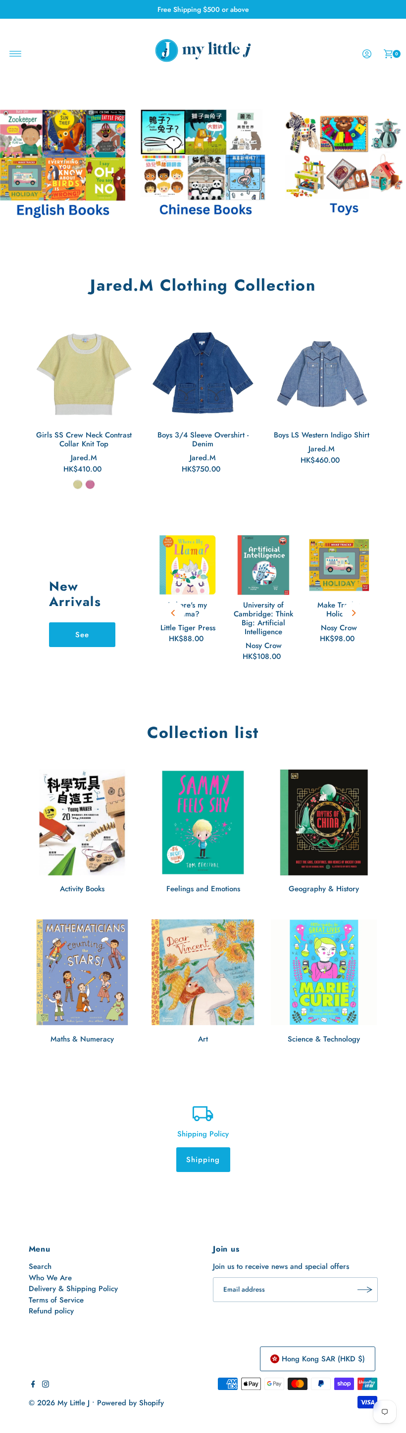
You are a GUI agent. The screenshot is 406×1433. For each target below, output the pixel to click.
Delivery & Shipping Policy (73, 1288)
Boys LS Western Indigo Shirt (321, 435)
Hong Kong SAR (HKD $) (323, 1358)
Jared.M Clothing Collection (202, 285)
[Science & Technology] (324, 972)
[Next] (353, 613)
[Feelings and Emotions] (203, 822)
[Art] (203, 972)
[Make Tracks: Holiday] (339, 565)
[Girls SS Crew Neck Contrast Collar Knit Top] (84, 374)
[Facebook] (33, 1385)
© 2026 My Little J (59, 1402)
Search (40, 1266)
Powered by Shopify (130, 1402)
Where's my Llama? (187, 609)
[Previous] (173, 613)
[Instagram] (45, 1385)
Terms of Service (56, 1300)
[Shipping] (203, 1112)
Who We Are (50, 1277)
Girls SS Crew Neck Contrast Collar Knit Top (84, 439)
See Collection (82, 638)
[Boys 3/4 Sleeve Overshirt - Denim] (203, 374)
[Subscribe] (365, 1289)
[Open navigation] (15, 54)
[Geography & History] (324, 822)
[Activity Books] (82, 822)
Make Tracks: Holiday (338, 609)
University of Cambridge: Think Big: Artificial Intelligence (263, 618)
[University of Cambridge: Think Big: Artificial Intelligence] (263, 565)
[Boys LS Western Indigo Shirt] (322, 374)
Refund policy (51, 1310)
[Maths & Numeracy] (82, 972)
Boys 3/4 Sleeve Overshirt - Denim (203, 439)
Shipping (203, 1159)
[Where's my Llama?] (187, 565)
